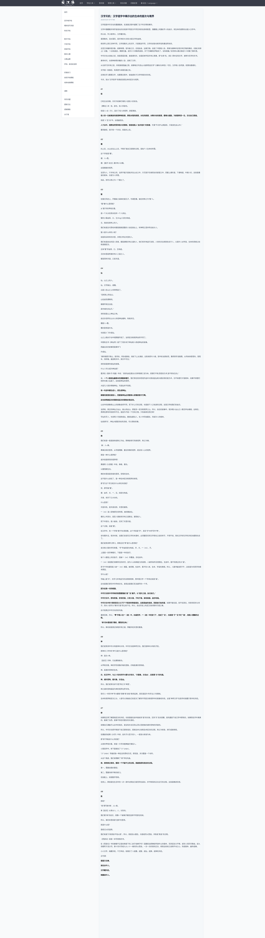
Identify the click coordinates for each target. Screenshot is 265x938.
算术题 (101, 3)
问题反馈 (134, 3)
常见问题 (123, 3)
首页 (81, 3)
